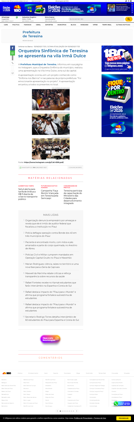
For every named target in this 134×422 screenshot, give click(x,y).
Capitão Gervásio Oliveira (119, 388)
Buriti (47, 400)
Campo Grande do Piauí (97, 388)
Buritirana (71, 385)
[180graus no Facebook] (128, 1)
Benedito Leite (6, 397)
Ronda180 (84, 25)
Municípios (62, 25)
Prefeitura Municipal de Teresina (38, 64)
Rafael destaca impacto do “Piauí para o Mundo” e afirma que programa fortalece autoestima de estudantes (50, 295)
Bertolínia (4, 406)
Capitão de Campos (117, 385)
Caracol (113, 391)
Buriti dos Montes (73, 382)
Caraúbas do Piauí (117, 394)
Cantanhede (93, 406)
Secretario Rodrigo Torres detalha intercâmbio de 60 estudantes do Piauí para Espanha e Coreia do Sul (52, 318)
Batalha (4, 379)
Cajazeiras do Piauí (73, 400)
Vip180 (95, 25)
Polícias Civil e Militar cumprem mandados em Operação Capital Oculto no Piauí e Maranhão (49, 256)
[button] (90, 418)
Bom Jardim (27, 391)
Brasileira (48, 385)
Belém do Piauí (6, 391)
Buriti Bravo (49, 403)
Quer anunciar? (36, 1)
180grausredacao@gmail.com (19, 1)
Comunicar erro (75, 167)
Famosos (27, 25)
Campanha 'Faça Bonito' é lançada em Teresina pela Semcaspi (50, 192)
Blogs (73, 25)
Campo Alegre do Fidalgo (97, 385)
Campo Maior (94, 394)
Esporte (55, 373)
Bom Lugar (27, 400)
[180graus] (7, 8)
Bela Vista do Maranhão (9, 385)
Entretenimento (33, 373)
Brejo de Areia (50, 394)
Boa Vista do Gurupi (30, 385)
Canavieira (93, 397)
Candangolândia (95, 400)
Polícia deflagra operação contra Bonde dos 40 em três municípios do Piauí (51, 234)
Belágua (4, 382)
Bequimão (5, 400)
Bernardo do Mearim (8, 403)
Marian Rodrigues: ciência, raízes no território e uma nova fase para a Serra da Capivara (52, 265)
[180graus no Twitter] (126, 1)
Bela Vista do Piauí (7, 388)
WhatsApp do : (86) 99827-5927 (34, 167)
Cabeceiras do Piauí (73, 388)
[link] (12, 48)
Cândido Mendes (94, 403)
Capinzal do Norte (116, 382)
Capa (6, 25)
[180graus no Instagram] (124, 1)
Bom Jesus (27, 394)
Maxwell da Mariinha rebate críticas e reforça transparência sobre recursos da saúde (123, 7)
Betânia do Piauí (29, 379)
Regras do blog (28, 40)
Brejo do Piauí (50, 397)
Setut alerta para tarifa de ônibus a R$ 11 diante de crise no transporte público (27, 192)
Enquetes (127, 373)
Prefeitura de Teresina (33, 34)
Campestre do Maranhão (97, 379)
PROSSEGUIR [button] (123, 418)
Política (15, 25)
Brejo (47, 391)
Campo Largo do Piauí (96, 391)
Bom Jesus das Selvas (30, 397)
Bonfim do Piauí (50, 379)
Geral (38, 25)
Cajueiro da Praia (73, 403)
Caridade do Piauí (116, 397)
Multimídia (89, 373)
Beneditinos (5, 394)
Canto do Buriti (116, 379)
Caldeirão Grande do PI (74, 406)
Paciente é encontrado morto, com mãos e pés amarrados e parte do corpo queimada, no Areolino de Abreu (51, 245)
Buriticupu (49, 406)
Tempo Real (106, 25)
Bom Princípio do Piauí (31, 403)
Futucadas (115, 373)
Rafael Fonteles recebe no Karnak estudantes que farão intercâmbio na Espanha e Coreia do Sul (50, 284)
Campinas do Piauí (95, 382)
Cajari (69, 397)
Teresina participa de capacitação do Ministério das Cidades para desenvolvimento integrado (73, 195)
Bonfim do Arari (28, 406)
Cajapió (70, 394)
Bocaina (26, 388)
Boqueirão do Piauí (51, 382)
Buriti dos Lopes (72, 379)
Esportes (49, 25)
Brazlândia (49, 388)
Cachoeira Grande (73, 391)
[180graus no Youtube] (131, 1)
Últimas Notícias (123, 25)
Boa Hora (26, 382)
